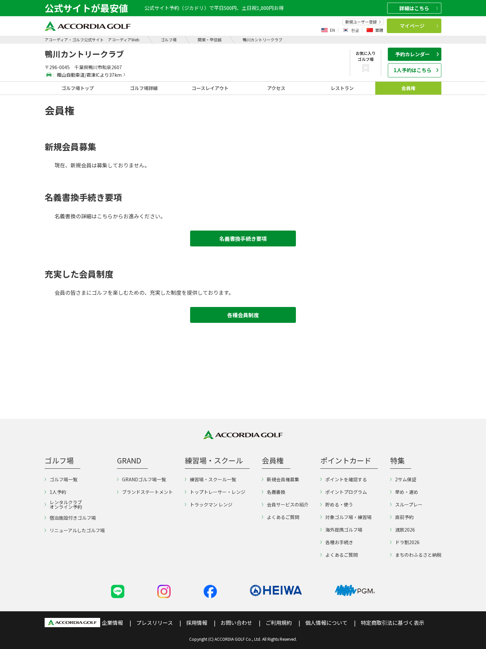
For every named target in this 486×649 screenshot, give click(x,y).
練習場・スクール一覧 (213, 479)
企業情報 (112, 623)
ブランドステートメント (147, 492)
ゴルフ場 (169, 39)
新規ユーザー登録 (361, 22)
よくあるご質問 (283, 517)
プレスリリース (154, 623)
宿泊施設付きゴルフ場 (73, 517)
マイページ (412, 25)
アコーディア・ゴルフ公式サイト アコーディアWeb (92, 39)
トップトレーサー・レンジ (217, 492)
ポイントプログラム (346, 492)
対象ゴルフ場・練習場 (348, 517)
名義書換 (276, 492)
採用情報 (196, 623)
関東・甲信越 (210, 39)
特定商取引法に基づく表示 (392, 623)
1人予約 (58, 492)
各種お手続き (339, 542)
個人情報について (326, 623)
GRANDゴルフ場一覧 (144, 479)
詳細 (414, 8)
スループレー (409, 504)
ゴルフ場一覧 (63, 479)
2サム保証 (405, 479)
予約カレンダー (412, 54)
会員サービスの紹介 (287, 504)
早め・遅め (406, 492)
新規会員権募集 (283, 479)
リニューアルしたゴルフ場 (77, 530)
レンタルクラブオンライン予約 (66, 504)
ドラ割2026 (407, 542)
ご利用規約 (278, 623)
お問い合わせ (236, 623)
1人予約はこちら (412, 69)
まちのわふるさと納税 (418, 554)
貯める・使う (339, 504)
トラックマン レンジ (211, 504)
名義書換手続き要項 (243, 238)
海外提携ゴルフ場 (343, 529)
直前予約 (404, 517)
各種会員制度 (243, 315)
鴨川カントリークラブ (262, 39)
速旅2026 (405, 529)
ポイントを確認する (346, 479)
